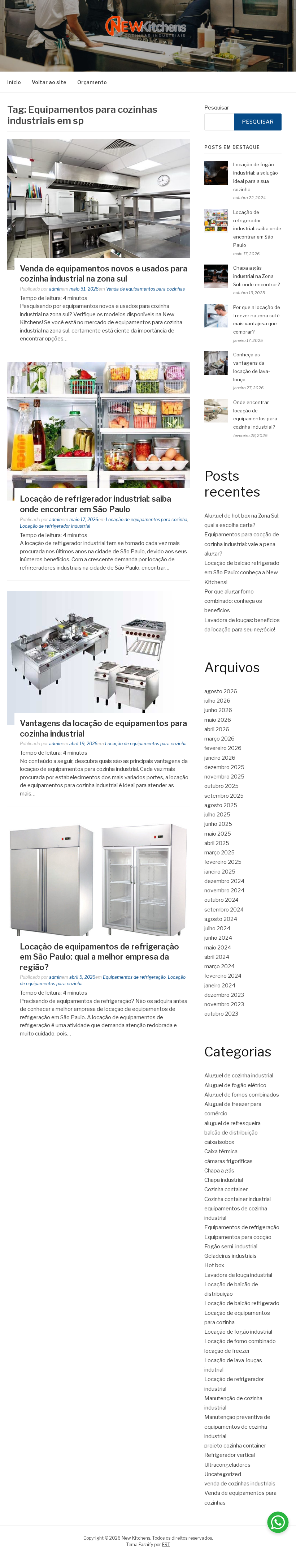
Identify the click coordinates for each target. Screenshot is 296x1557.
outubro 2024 (221, 900)
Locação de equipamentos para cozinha (146, 519)
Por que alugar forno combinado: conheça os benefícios (233, 601)
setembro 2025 (224, 796)
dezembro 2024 (224, 881)
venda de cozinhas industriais (239, 1483)
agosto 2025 (220, 805)
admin (55, 289)
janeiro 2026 (219, 758)
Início (14, 82)
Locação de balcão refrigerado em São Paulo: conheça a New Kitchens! (241, 573)
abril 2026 (216, 729)
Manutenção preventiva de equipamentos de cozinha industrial (237, 1427)
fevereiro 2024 (222, 976)
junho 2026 (218, 710)
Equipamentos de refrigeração (134, 977)
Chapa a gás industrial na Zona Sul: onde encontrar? (256, 276)
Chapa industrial (223, 1180)
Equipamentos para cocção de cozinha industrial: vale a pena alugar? (241, 544)
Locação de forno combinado (240, 1341)
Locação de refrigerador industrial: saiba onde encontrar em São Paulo (257, 228)
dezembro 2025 (224, 767)
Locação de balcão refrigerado (241, 1303)
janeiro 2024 (219, 985)
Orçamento (92, 82)
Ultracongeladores (227, 1465)
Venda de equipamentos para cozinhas (145, 289)
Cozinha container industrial (237, 1199)
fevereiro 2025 (222, 862)
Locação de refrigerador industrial (55, 526)
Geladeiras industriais (230, 1256)
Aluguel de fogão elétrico (235, 1085)
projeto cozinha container (235, 1445)
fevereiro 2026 (222, 748)
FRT (166, 1544)
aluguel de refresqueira (232, 1123)
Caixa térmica (221, 1151)
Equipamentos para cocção (237, 1237)
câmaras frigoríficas (228, 1161)
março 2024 (219, 966)
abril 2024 (216, 957)
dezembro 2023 (224, 995)
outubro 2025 (221, 786)
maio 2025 (217, 834)
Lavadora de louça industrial (238, 1275)
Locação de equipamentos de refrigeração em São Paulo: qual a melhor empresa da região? (99, 957)
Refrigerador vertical (229, 1455)
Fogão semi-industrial (230, 1246)
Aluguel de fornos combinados (241, 1094)
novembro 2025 (224, 776)
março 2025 (219, 852)
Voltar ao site (49, 82)
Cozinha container (226, 1189)
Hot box (214, 1265)
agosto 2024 (220, 919)
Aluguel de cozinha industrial (238, 1075)
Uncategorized (222, 1474)
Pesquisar (216, 107)
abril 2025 (216, 843)
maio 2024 (217, 947)
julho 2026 (217, 701)
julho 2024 (217, 928)
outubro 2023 (221, 1014)
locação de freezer (227, 1351)
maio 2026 (217, 720)
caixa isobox (219, 1142)
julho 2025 (217, 814)
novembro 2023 (224, 1004)
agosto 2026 (220, 691)
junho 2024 (218, 938)
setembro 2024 (224, 909)
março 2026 (219, 738)
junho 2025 (218, 824)
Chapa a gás (219, 1170)
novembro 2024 (224, 890)
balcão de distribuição (231, 1132)
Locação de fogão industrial (238, 1332)
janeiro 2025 (219, 871)
